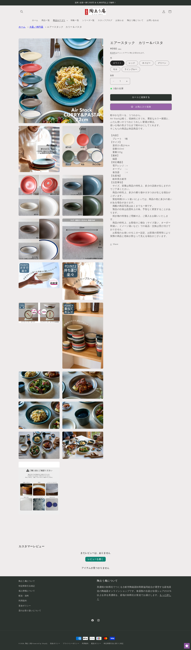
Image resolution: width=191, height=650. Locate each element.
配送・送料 (24, 596)
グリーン (162, 63)
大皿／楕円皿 (36, 27)
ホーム (22, 27)
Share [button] (115, 244)
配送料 (112, 53)
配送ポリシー (96, 643)
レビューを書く (95, 559)
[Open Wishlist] (187, 646)
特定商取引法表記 (27, 586)
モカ (115, 69)
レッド (132, 63)
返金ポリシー (25, 606)
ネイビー (146, 63)
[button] (22, 12)
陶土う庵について (27, 581)
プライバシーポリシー (71, 643)
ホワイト (117, 63)
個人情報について (27, 591)
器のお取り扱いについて (30, 611)
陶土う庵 (28, 643)
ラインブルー (131, 69)
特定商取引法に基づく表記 (113, 643)
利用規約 (23, 601)
